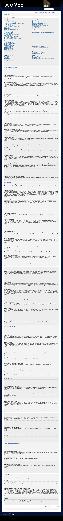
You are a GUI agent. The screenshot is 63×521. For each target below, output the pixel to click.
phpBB (6, 513)
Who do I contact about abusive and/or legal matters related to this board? (43, 58)
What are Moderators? (35, 21)
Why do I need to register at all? (9, 21)
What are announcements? (8, 61)
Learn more (18, 502)
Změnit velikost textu (57, 14)
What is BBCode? (7, 56)
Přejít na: (46, 506)
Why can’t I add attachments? (8, 48)
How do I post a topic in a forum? (9, 41)
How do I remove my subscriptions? (37, 49)
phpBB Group (32, 478)
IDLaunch (13, 514)
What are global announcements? (9, 60)
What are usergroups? (35, 22)
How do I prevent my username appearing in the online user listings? (14, 23)
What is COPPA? (6, 27)
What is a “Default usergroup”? (36, 26)
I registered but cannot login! (8, 25)
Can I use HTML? (7, 57)
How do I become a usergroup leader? (37, 24)
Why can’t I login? (7, 20)
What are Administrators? (35, 20)
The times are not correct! (8, 33)
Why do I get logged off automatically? (10, 22)
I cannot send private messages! (37, 30)
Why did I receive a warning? (8, 49)
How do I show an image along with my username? (11, 36)
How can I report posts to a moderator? (10, 50)
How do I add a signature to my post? (9, 43)
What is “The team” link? (35, 27)
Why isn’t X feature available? (36, 57)
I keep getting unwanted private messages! (38, 31)
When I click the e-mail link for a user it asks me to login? (12, 38)
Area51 (5, 484)
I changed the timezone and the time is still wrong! (11, 34)
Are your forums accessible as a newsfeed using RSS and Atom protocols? (43, 61)
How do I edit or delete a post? (8, 42)
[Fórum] (31, 3)
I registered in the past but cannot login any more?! (11, 26)
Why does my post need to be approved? (10, 52)
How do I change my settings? (8, 32)
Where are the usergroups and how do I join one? (39, 23)
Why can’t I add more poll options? (9, 45)
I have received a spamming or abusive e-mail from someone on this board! (43, 32)
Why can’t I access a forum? (8, 47)
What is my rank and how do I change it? (10, 37)
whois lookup (19, 490)
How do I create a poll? (7, 44)
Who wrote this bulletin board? (36, 56)
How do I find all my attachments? (37, 53)
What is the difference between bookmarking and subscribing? (41, 47)
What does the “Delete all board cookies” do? (11, 29)
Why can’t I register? (7, 28)
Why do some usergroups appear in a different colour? (40, 25)
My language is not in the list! (8, 35)
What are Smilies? (7, 58)
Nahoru (6, 73)
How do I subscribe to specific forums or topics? (39, 48)
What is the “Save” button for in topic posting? (11, 51)
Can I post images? (7, 59)
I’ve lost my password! (7, 24)
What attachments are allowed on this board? (38, 52)
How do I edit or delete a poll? (8, 46)
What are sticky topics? (7, 62)
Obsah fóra (7, 14)
